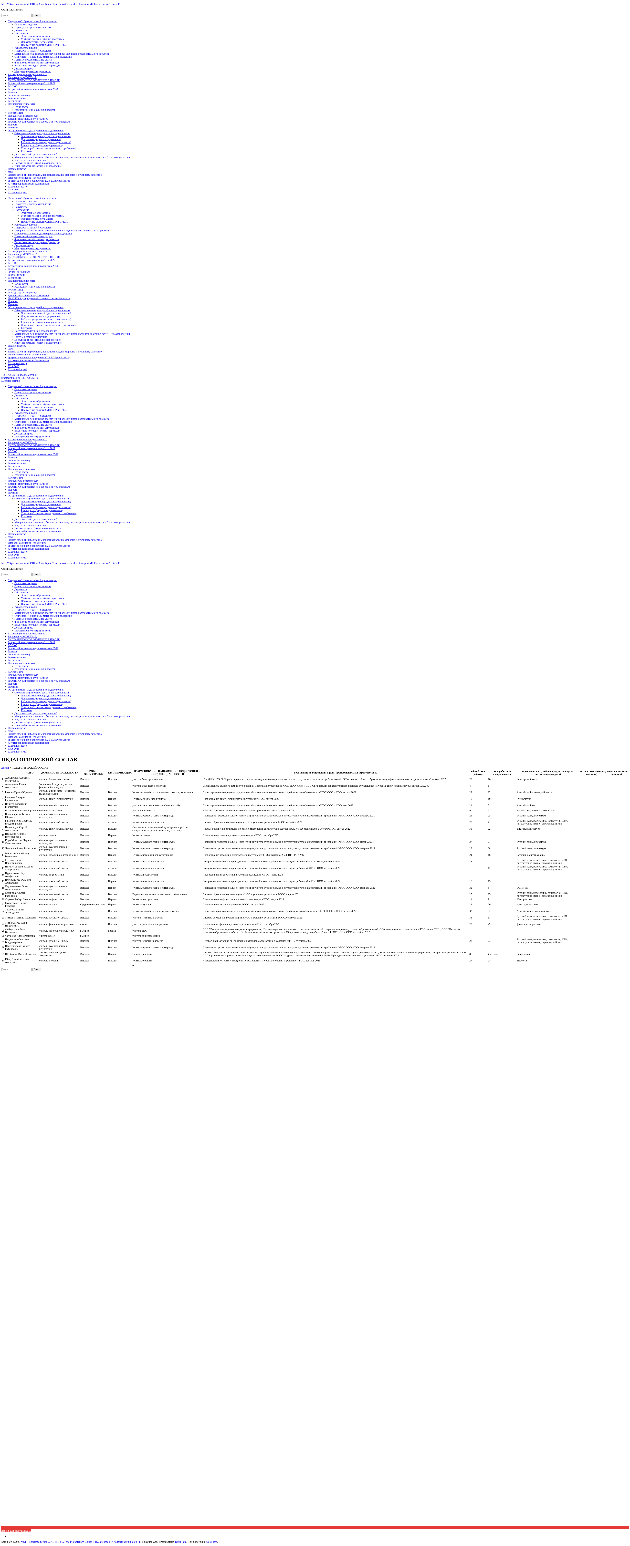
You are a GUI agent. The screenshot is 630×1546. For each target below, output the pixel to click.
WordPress (211, 1541)
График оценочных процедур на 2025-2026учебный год (39, 180)
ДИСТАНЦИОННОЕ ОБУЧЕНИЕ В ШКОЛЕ (34, 80)
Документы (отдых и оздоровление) (41, 139)
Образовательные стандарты (37, 42)
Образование (21, 33)
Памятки (13, 127)
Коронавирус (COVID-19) (22, 77)
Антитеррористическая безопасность (28, 183)
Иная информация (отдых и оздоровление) (38, 166)
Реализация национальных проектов (34, 109)
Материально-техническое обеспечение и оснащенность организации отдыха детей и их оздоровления (72, 157)
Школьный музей (17, 192)
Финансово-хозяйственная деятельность (36, 62)
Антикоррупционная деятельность (27, 74)
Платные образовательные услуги (33, 59)
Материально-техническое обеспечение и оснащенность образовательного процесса (61, 53)
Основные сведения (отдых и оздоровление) (46, 136)
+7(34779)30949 (10, 374)
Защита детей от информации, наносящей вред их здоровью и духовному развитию (55, 174)
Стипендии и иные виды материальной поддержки (43, 56)
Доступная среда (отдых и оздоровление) (37, 163)
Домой (5, 767)
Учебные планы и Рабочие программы (42, 39)
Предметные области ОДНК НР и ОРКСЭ (44, 44)
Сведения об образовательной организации (32, 21)
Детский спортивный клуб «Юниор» (28, 118)
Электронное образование (35, 36)
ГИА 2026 (13, 189)
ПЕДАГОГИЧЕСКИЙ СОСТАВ (32, 50)
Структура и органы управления (32, 27)
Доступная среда (23, 68)
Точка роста (21, 106)
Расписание (14, 101)
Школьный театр (17, 186)
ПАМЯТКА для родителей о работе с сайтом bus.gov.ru (39, 121)
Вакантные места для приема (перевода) (37, 65)
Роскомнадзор (15, 112)
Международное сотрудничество (32, 71)
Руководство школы (25, 47)
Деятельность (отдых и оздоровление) (35, 154)
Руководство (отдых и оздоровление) (42, 145)
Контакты (26, 151)
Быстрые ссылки (10, 380)
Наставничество (17, 168)
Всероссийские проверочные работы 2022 (31, 83)
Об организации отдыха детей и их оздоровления (35, 130)
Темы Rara (180, 1541)
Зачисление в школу (19, 95)
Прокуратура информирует (23, 115)
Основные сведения (25, 24)
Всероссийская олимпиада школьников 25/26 (33, 89)
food (10, 171)
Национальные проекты (21, 104)
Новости (13, 124)
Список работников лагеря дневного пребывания (48, 148)
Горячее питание (17, 98)
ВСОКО (12, 86)
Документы (20, 30)
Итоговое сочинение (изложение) (27, 177)
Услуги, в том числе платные (30, 160)
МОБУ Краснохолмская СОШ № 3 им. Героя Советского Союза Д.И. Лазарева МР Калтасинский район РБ (61, 4)
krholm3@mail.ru (28, 374)
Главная (12, 92)
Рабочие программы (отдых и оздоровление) (46, 142)
